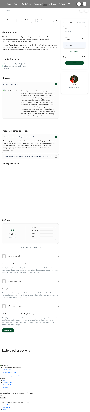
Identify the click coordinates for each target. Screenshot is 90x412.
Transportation (39, 4)
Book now (75, 63)
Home (9, 4)
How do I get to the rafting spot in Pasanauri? (19, 137)
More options (74, 51)
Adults (66, 37)
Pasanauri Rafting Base (10, 84)
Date (66, 29)
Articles (62, 4)
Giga (74, 84)
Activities (52, 4)
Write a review (8, 330)
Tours (16, 4)
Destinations (26, 4)
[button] (79, 4)
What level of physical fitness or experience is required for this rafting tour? (28, 156)
